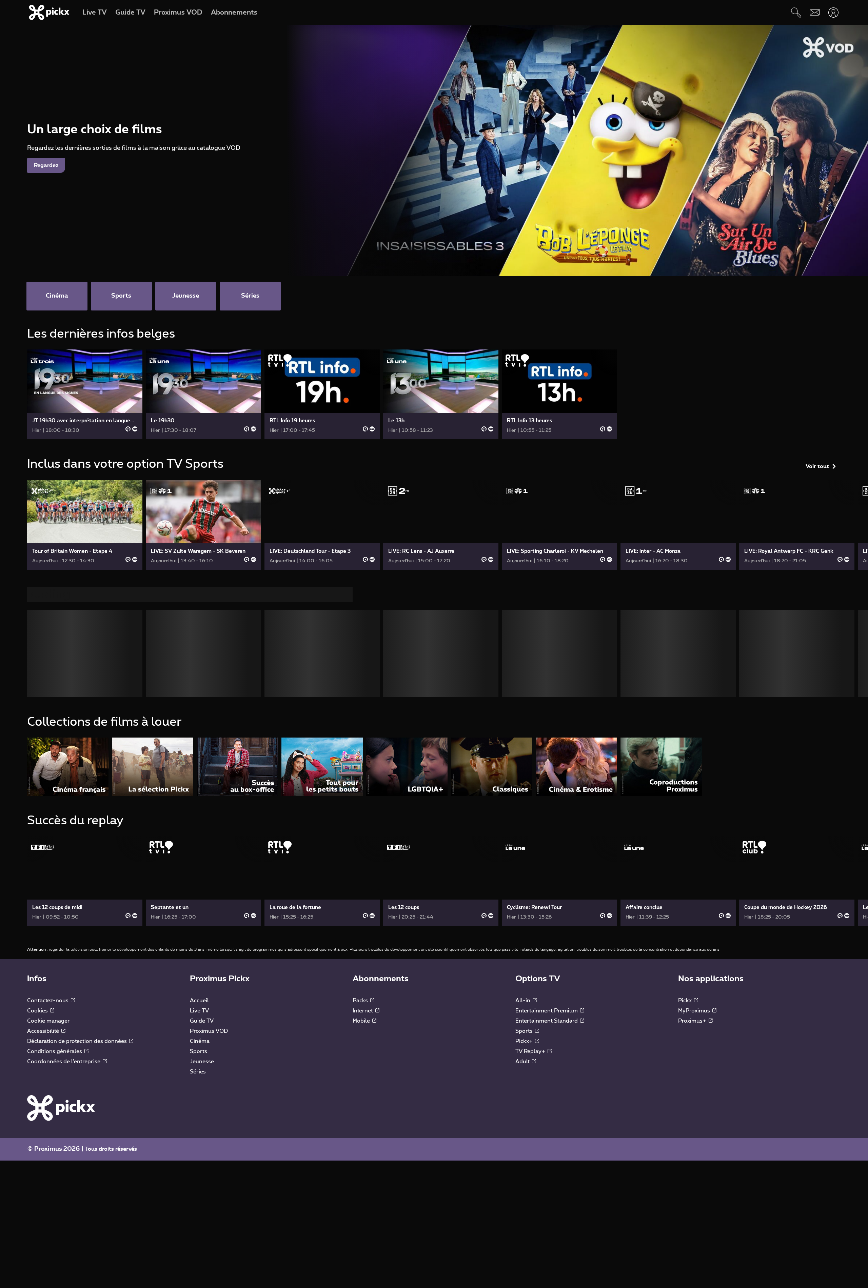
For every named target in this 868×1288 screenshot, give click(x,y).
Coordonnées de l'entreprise (64, 1064)
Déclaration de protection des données (77, 1044)
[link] (84, 394)
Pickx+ (524, 1044)
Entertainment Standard (547, 1023)
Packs (361, 1003)
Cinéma (200, 1044)
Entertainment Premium (547, 1013)
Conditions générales (55, 1054)
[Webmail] (814, 12)
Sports (198, 1054)
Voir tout (817, 336)
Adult (523, 1064)
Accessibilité (43, 1034)
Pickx (685, 1003)
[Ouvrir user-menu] (833, 12)
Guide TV (202, 1023)
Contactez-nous (48, 1003)
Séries (198, 1074)
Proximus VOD (209, 1034)
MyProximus (694, 1013)
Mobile (362, 1023)
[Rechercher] (796, 12)
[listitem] (67, 769)
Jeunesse (202, 1064)
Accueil (199, 1003)
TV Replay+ (531, 1054)
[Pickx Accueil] (61, 1110)
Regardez (46, 165)
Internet (363, 1013)
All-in (523, 1003)
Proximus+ (693, 1023)
